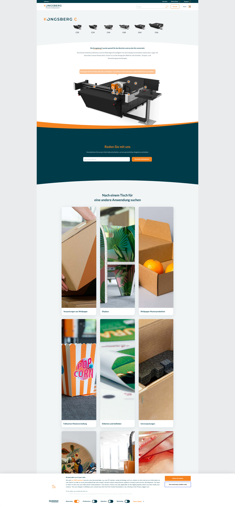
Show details (137, 501)
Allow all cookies (177, 478)
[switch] (94, 501)
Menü (184, 6)
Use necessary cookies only (178, 484)
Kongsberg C (97, 48)
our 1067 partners (77, 480)
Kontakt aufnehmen (142, 159)
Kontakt (175, 6)
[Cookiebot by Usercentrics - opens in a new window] (54, 501)
